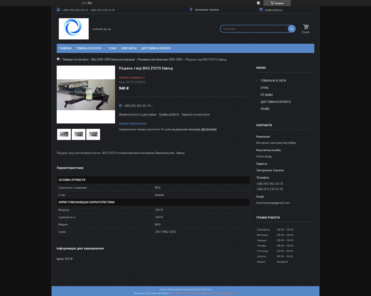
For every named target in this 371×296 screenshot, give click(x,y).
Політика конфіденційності (220, 292)
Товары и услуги (88, 48)
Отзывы (267, 94)
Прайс (265, 109)
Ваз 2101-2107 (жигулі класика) (113, 59)
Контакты (129, 48)
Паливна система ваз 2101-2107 (160, 59)
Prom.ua (206, 289)
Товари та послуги (75, 59)
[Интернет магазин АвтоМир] (74, 28)
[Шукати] (292, 29)
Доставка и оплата (156, 48)
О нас (113, 48)
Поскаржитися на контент (186, 292)
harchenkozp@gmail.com (273, 202)
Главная (65, 48)
